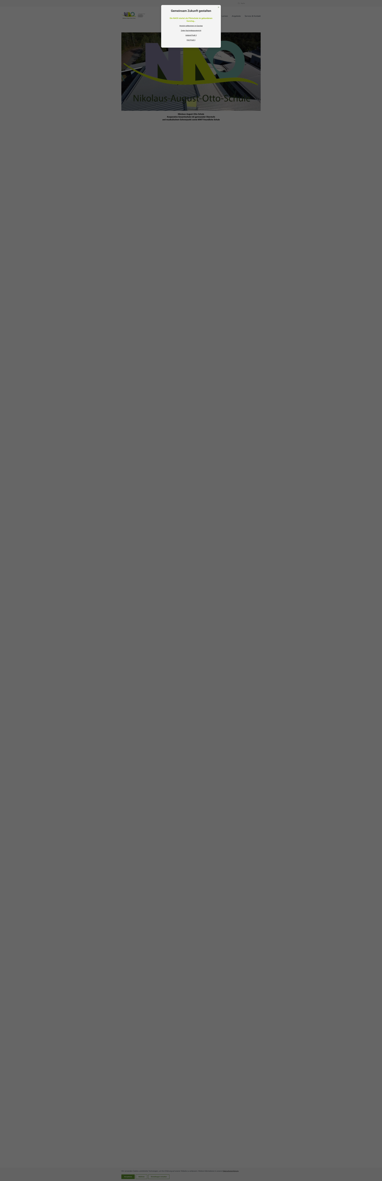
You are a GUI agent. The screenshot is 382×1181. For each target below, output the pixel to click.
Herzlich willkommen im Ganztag (191, 26)
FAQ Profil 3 (191, 40)
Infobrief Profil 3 (191, 35)
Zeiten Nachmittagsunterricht (191, 30)
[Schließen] (218, 7)
